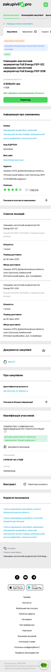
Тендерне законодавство (27, 652)
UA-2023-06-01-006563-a (15, 391)
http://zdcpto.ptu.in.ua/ (13, 160)
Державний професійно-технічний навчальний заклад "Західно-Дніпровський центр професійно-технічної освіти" (24, 134)
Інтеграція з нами (27, 641)
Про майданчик (27, 625)
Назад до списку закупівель (19, 23)
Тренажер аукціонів (27, 636)
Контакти (26, 602)
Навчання (27, 630)
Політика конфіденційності (27, 647)
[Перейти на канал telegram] (34, 577)
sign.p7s (11, 361)
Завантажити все (44, 350)
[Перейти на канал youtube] (25, 577)
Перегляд (25, 100)
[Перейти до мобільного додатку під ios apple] (16, 587)
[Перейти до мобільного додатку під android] (35, 587)
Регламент (27, 619)
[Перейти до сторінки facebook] (17, 577)
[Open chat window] (44, 665)
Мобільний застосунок (27, 608)
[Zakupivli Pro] (17, 4)
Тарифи (27, 597)
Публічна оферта (27, 614)
